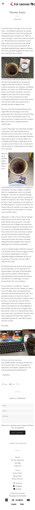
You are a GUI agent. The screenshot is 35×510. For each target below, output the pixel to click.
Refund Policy (17, 476)
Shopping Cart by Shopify (17, 496)
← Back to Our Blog (17, 443)
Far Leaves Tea (20, 493)
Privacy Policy (17, 473)
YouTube (18, 489)
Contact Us (17, 466)
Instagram (18, 486)
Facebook (18, 483)
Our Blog (18, 463)
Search (17, 457)
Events (17, 470)
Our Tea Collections (17, 460)
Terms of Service (17, 479)
